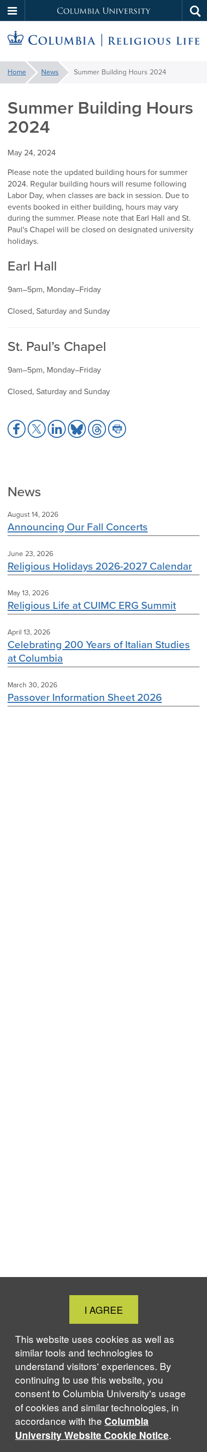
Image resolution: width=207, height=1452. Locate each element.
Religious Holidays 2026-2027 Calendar (100, 566)
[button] (12, 10)
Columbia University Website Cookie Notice (92, 1428)
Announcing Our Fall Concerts (78, 526)
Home (17, 72)
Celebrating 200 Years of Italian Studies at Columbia (99, 651)
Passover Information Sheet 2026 (85, 697)
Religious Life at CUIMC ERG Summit (92, 605)
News (50, 72)
